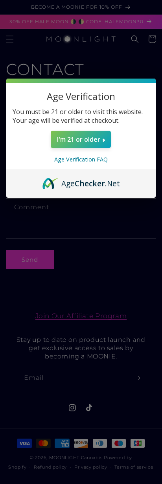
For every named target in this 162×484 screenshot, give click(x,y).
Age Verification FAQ (81, 159)
